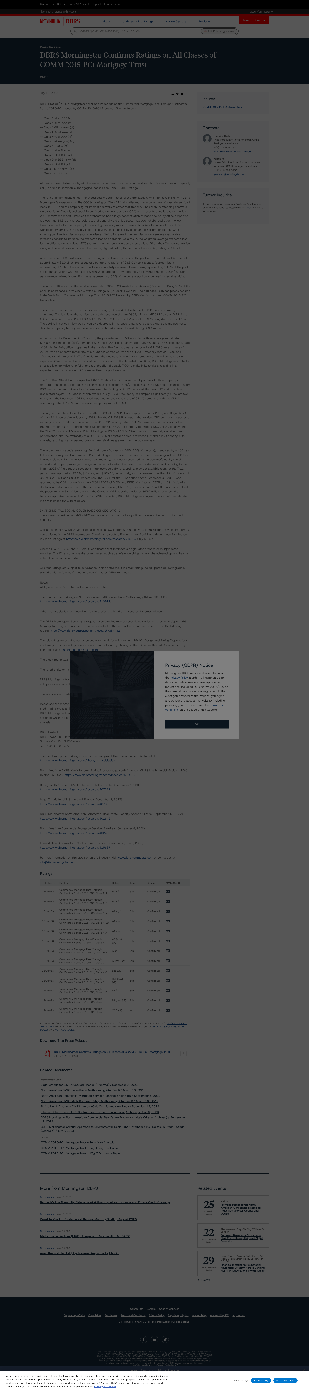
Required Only (261, 1380)
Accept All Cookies (285, 1380)
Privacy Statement (105, 1386)
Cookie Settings (240, 1380)
